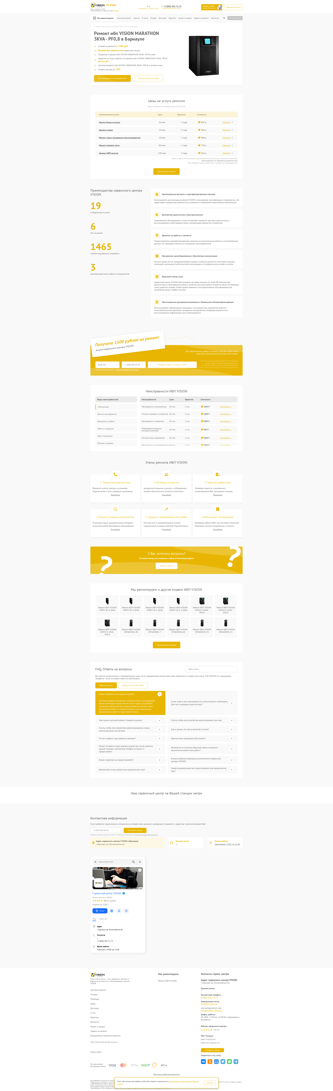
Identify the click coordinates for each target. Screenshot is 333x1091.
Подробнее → (226, 407)
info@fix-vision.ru (209, 1004)
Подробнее (115, 495)
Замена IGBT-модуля (108, 153)
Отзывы (153, 18)
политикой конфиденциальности (127, 370)
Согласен (209, 1083)
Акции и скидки (184, 18)
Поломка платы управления (153, 438)
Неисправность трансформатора (155, 445)
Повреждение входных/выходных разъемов (152, 429)
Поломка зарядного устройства (155, 414)
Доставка (162, 18)
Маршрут (102, 911)
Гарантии (172, 18)
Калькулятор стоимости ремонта (105, 1035)
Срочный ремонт (124, 18)
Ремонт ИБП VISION (167, 980)
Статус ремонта (235, 18)
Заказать (226, 122)
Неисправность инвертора (153, 421)
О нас (144, 18)
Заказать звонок (166, 566)
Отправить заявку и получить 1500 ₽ (172, 365)
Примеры (94, 999)
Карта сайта (95, 1052)
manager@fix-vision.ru (211, 1010)
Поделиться (203, 1061)
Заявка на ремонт (201, 18)
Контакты (215, 18)
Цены (136, 18)
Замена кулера (106, 130)
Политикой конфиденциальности (146, 835)
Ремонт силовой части (109, 145)
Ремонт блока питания (109, 122)
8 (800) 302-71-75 (209, 997)
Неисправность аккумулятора (154, 407)
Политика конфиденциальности (166, 1074)
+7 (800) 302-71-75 (172, 6)
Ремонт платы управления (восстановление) (119, 137)
